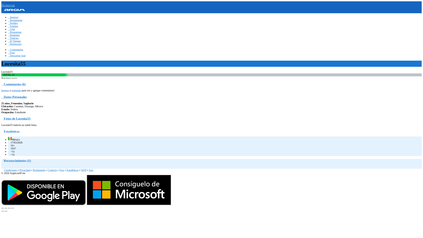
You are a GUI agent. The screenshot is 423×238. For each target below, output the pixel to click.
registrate (16, 90)
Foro (11, 52)
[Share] (6, 208)
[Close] (2, 208)
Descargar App (17, 55)
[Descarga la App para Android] (43, 204)
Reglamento (39, 170)
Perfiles (13, 23)
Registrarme (15, 20)
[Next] (6, 211)
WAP (83, 170)
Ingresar (13, 17)
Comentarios (15, 49)
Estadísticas (73, 170)
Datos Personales (14, 97)
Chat (11, 29)
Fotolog (13, 26)
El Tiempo (14, 41)
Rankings (14, 35)
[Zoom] (12, 208)
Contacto (52, 170)
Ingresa (5, 90)
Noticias (13, 38)
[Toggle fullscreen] (9, 208)
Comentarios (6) (13, 84)
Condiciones (10, 170)
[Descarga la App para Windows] (129, 204)
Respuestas (14, 32)
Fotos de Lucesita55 (17, 118)
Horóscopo (14, 44)
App (91, 170)
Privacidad (24, 170)
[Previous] (2, 211)
